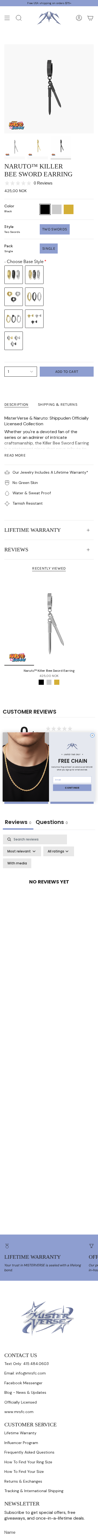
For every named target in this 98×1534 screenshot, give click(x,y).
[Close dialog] (92, 735)
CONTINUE (72, 787)
